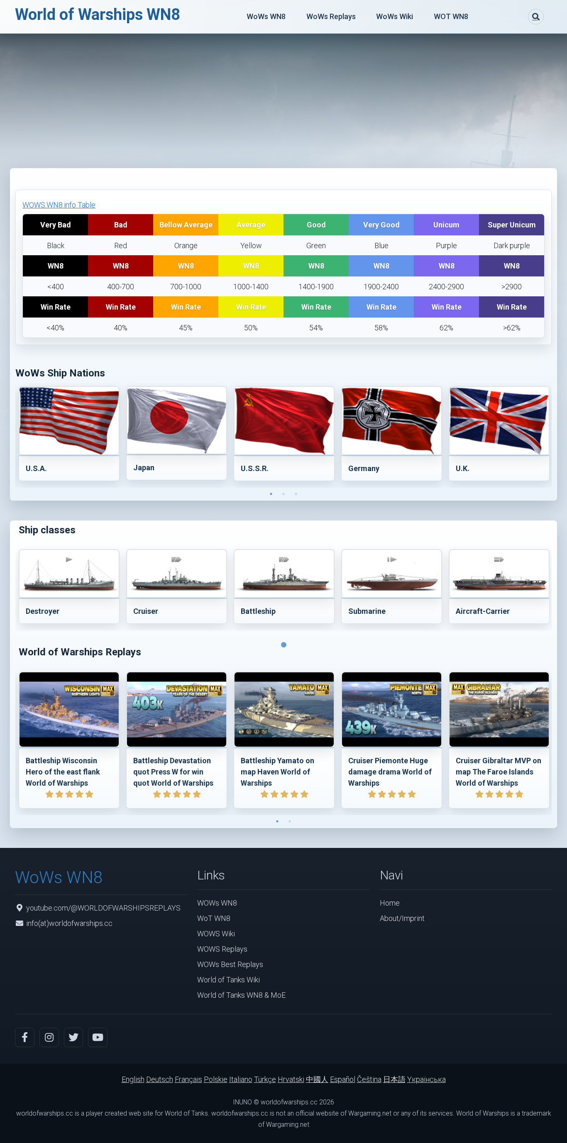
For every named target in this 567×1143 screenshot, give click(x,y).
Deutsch (159, 1079)
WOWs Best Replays (230, 964)
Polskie (215, 1079)
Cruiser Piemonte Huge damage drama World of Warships (390, 771)
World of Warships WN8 (97, 14)
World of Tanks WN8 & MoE (241, 995)
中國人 (317, 1079)
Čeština (369, 1079)
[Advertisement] (283, 96)
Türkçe (265, 1079)
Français (188, 1079)
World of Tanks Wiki (228, 979)
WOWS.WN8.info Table (58, 204)
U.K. (462, 468)
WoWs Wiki (394, 16)
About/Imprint (402, 918)
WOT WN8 (451, 16)
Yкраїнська (426, 1079)
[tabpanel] (69, 435)
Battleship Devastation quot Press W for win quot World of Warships (173, 771)
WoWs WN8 (266, 16)
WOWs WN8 (217, 903)
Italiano (240, 1079)
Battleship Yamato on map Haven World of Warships (277, 771)
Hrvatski (291, 1079)
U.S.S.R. (255, 468)
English (133, 1079)
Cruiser (145, 611)
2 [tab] (283, 494)
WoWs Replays (331, 16)
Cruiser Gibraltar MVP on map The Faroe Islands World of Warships (498, 771)
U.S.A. (36, 468)
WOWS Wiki (216, 933)
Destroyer (42, 611)
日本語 (394, 1079)
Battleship (258, 611)
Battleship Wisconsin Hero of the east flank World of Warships (63, 771)
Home (390, 903)
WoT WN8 (213, 918)
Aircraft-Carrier (483, 611)
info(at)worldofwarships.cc (69, 923)
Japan (143, 467)
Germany (363, 468)
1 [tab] (271, 494)
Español (342, 1079)
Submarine (367, 611)
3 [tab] (296, 494)
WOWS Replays (222, 949)
